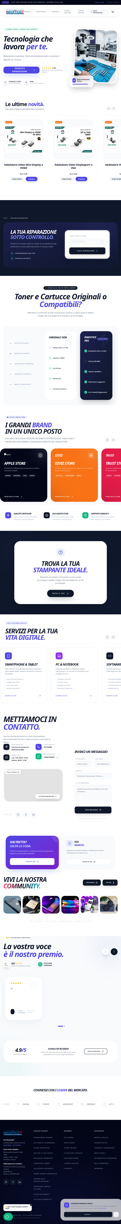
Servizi (27, 12)
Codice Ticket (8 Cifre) (78, 236)
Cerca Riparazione (86, 251)
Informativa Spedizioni (105, 1158)
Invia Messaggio (91, 810)
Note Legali (99, 1153)
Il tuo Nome (80, 759)
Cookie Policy (101, 1143)
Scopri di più (17, 179)
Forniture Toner (42, 1163)
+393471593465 (49, 757)
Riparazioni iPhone (43, 1137)
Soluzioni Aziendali (43, 1168)
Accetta (87, 1214)
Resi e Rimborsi (101, 1163)
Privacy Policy (101, 1137)
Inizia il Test (58, 593)
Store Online (67, 12)
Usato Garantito (42, 1148)
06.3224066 (7, 1145)
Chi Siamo (68, 1137)
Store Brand (81, 12)
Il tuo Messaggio (82, 783)
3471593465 (16, 1145)
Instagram (90, 882)
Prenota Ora (31, 861)
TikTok (108, 882)
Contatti (68, 1168)
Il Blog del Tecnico (73, 1153)
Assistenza (41, 12)
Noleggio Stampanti (43, 1158)
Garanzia (98, 1168)
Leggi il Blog (99, 2)
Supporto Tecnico (113, 2)
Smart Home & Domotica (45, 1174)
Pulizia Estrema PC (43, 1199)
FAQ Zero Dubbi (71, 1158)
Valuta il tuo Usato (43, 1153)
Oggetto (79, 771)
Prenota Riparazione (19, 70)
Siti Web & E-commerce (44, 1143)
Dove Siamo (69, 1143)
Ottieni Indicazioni (46, 796)
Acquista (31, 179)
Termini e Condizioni (104, 1148)
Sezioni (55, 12)
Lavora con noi (71, 1163)
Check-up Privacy (42, 1194)
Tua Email (99, 759)
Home (5, 218)
